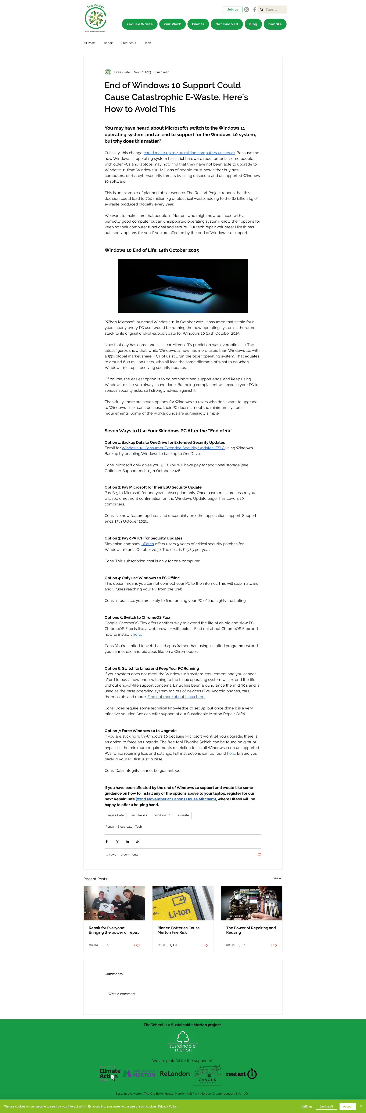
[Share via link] (138, 841)
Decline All (326, 1106)
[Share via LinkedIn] (127, 841)
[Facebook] (255, 9)
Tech (147, 43)
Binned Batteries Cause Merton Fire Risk (179, 930)
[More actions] (258, 72)
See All (278, 878)
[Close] (360, 1106)
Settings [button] (307, 1106)
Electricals (128, 43)
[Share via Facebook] (107, 841)
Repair (108, 43)
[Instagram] (247, 9)
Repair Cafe (115, 815)
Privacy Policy (167, 1106)
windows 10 (162, 815)
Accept (347, 1106)
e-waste (183, 815)
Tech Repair (139, 815)
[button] (172, 24)
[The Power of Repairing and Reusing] (251, 903)
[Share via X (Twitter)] (117, 841)
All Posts (89, 43)
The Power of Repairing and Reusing (251, 930)
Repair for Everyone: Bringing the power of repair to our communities (114, 930)
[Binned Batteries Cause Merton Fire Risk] (183, 903)
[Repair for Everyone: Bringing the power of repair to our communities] (114, 903)
